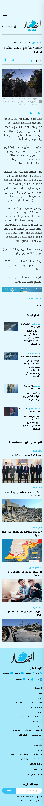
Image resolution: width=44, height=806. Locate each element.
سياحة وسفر (37, 758)
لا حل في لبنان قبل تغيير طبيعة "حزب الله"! (24, 613)
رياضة (40, 726)
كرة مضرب (17, 730)
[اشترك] (22, 289)
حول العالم (25, 758)
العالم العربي (36, 42)
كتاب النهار (35, 324)
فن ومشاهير (34, 409)
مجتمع (37, 386)
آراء (29, 716)
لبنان (40, 698)
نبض (36, 679)
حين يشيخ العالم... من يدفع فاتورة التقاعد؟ (25, 573)
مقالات (39, 712)
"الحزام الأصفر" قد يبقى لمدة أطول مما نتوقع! (22, 533)
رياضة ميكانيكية (36, 735)
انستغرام (6, 673)
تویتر (37, 673)
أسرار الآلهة (19, 702)
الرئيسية (38, 688)
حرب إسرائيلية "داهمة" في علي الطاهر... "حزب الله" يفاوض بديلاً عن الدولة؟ (31, 337)
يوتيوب (17, 673)
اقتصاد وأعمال (34, 353)
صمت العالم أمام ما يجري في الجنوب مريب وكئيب (23, 493)
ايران (40, 693)
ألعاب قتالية (23, 735)
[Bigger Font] (31, 113)
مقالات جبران (37, 721)
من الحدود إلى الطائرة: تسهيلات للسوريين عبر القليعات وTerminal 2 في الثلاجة (31, 368)
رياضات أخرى (28, 739)
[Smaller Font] (39, 113)
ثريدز (28, 679)
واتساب (19, 679)
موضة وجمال (23, 754)
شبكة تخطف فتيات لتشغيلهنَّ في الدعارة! (31, 396)
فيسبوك (28, 673)
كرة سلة (28, 730)
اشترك (9, 790)
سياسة (39, 702)
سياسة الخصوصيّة (35, 774)
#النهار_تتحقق (36, 764)
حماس (39, 305)
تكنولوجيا (38, 745)
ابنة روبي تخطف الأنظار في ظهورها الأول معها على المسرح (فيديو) (31, 422)
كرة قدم (39, 730)
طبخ (12, 754)
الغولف (39, 739)
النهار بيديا (37, 769)
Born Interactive (23, 800)
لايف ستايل (37, 750)
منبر (22, 716)
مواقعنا (9, 26)
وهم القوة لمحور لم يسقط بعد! (26, 455)
